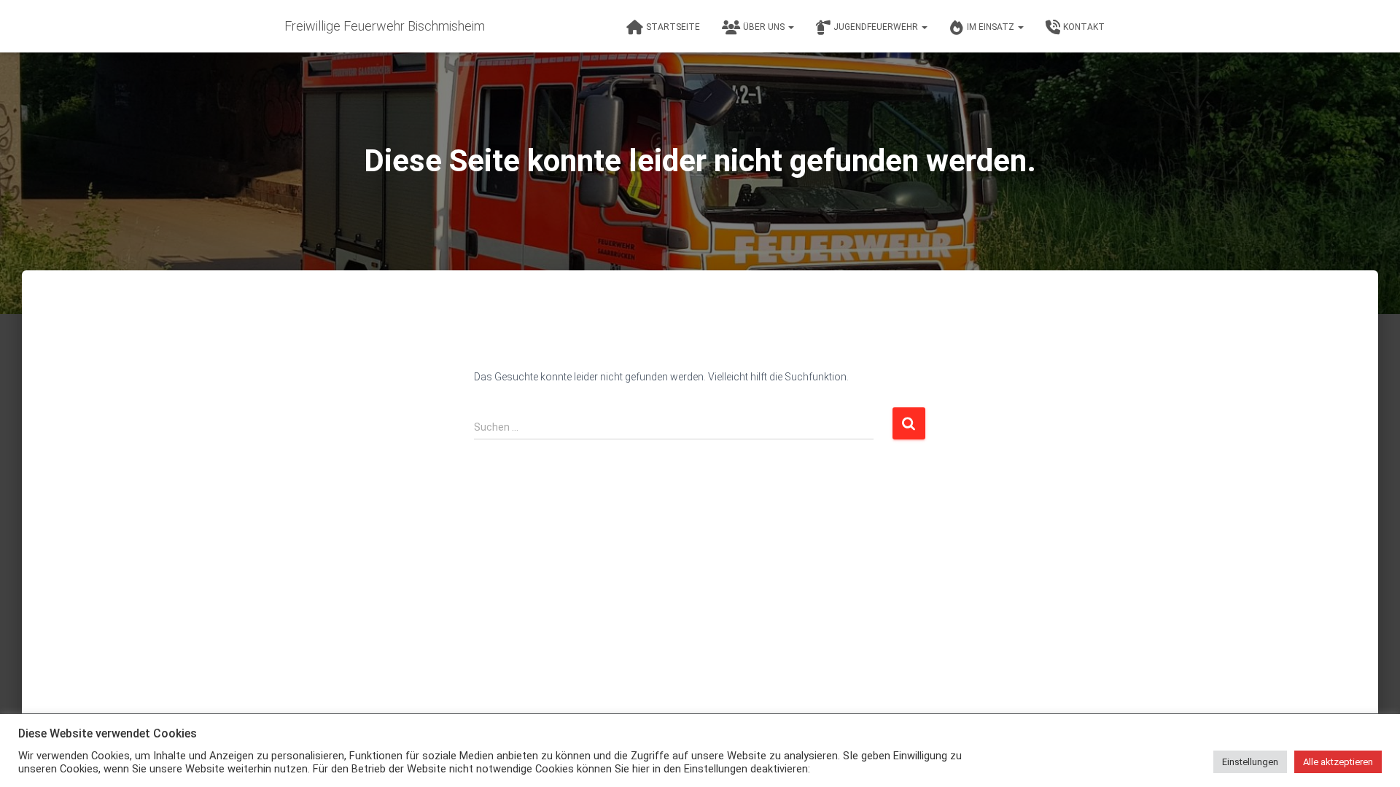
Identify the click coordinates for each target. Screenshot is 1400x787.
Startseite (673, 27)
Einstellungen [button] (1250, 761)
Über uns (765, 27)
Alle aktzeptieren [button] (1338, 761)
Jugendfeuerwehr (876, 27)
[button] (790, 27)
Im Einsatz (991, 27)
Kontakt (1084, 27)
